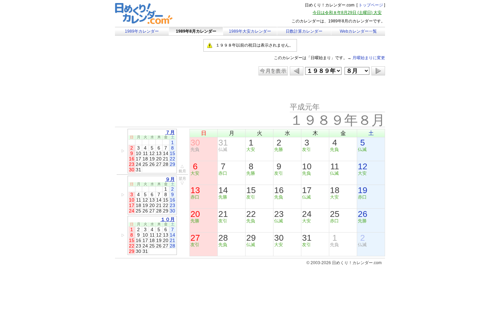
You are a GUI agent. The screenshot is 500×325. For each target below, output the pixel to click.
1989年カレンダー (142, 31)
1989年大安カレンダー (250, 31)
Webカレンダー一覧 (358, 31)
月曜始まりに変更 (368, 57)
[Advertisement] (172, 89)
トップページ (371, 5)
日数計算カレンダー (304, 31)
